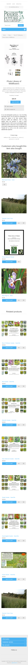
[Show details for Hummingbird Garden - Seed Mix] (14, 521)
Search (21, 25)
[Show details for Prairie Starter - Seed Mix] (14, 560)
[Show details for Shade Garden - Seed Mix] (14, 482)
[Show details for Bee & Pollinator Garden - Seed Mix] (14, 328)
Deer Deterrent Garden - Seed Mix (11, 458)
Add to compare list (11, 109)
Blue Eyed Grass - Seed (8, 180)
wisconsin (11, 139)
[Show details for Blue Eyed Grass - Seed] (14, 165)
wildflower (6, 137)
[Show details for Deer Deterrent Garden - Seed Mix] (14, 444)
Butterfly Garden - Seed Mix (9, 420)
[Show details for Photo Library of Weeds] (14, 242)
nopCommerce (14, 662)
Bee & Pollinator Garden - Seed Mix (11, 343)
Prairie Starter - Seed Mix (8, 574)
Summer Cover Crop (7, 218)
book (16, 139)
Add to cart (15, 102)
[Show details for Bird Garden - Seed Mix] (14, 367)
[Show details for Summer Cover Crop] (14, 203)
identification (14, 137)
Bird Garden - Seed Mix (8, 381)
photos (20, 137)
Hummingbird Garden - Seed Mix (10, 536)
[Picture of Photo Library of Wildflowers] (10, 72)
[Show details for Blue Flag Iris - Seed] (14, 281)
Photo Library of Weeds (8, 257)
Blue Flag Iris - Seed (7, 295)
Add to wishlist (10, 106)
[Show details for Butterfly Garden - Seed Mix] (14, 405)
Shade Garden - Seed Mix (8, 497)
